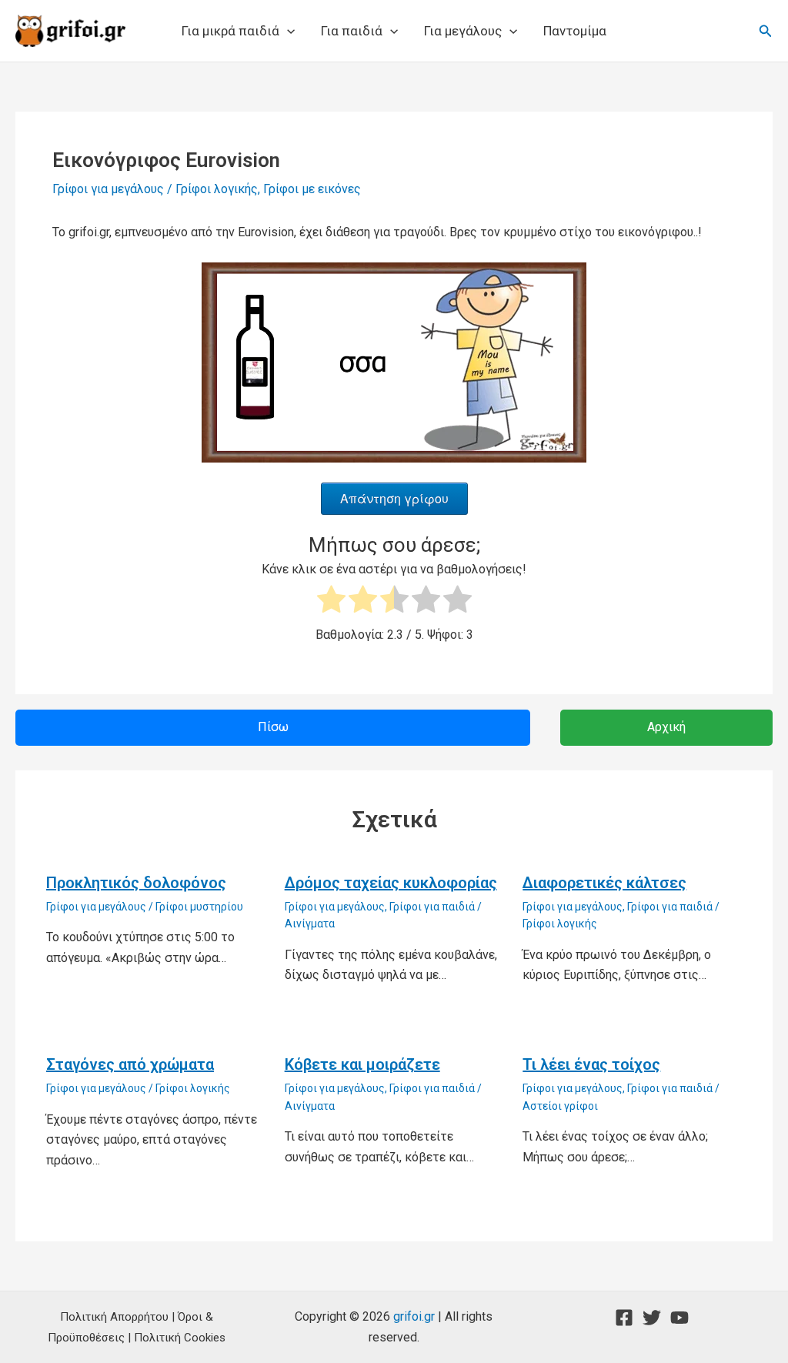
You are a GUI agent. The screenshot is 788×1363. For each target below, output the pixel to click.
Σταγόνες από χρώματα (130, 1064)
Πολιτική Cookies (179, 1338)
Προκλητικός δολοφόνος (136, 883)
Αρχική (666, 727)
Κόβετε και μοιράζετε (362, 1064)
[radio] (331, 602)
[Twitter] (652, 1317)
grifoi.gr (414, 1316)
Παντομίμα (574, 30)
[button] (287, 31)
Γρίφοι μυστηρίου (199, 906)
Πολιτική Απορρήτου (114, 1317)
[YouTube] (679, 1317)
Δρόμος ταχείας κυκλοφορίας (391, 883)
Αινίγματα (310, 923)
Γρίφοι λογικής (216, 189)
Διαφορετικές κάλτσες (604, 883)
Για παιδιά (351, 30)
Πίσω (273, 727)
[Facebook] (624, 1317)
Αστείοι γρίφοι (560, 1106)
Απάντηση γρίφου (394, 498)
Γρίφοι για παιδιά (432, 906)
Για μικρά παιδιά (230, 30)
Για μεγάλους (463, 30)
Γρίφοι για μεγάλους (108, 189)
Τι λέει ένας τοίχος (591, 1064)
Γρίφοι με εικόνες (312, 189)
